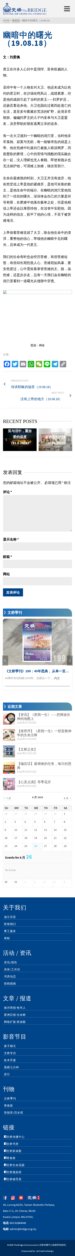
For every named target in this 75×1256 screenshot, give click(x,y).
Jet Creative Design (45, 1251)
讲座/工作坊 (12, 969)
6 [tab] (45, 449)
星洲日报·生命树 (15, 1015)
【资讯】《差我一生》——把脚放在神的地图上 (43, 716)
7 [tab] (50, 449)
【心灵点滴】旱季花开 (34, 782)
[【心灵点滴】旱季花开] (9, 784)
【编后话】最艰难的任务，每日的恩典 (44, 765)
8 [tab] (54, 449)
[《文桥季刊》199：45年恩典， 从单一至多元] (37, 642)
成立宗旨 (10, 917)
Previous (6, 439)
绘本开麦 (10, 1060)
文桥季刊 (10, 1098)
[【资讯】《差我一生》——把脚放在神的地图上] (9, 719)
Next (68, 439)
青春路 (8, 1105)
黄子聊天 (10, 1046)
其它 (7, 1074)
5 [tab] (40, 449)
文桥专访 (10, 1053)
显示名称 (11, 539)
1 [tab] (21, 449)
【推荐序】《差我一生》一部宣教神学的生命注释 (44, 733)
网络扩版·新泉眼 (15, 1022)
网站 (6, 574)
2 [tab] (26, 449)
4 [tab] (35, 449)
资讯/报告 (10, 962)
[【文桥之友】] (9, 751)
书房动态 (10, 976)
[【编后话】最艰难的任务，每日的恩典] (9, 768)
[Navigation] (67, 8)
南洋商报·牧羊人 (15, 1008)
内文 (57, 678)
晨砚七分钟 (11, 1067)
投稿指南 (10, 983)
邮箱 (7, 556)
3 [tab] (30, 449)
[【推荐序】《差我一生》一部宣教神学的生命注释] (9, 735)
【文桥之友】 (27, 749)
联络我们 (10, 924)
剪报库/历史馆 (13, 1112)
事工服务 (10, 931)
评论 (7, 492)
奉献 (7, 938)
